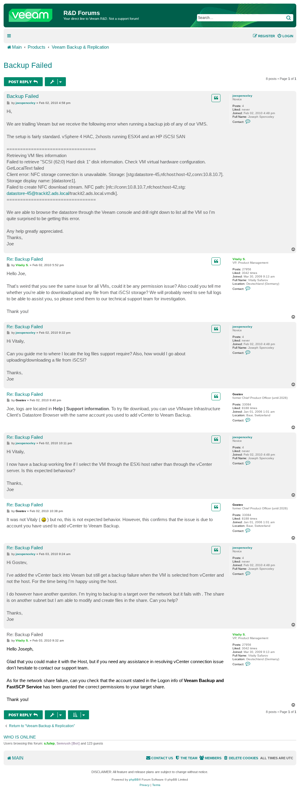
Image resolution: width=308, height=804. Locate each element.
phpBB (134, 779)
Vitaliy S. (239, 259)
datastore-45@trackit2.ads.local (38, 193)
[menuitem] (285, 36)
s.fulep (49, 743)
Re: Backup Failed (25, 259)
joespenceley (242, 95)
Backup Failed (28, 65)
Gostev (238, 394)
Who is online (20, 737)
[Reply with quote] (215, 98)
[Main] (34, 14)
